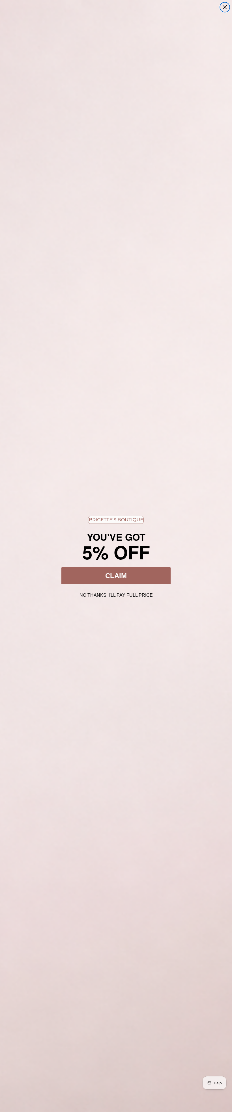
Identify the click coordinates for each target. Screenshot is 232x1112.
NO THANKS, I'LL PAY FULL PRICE (116, 594)
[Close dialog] (225, 7)
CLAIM (116, 575)
